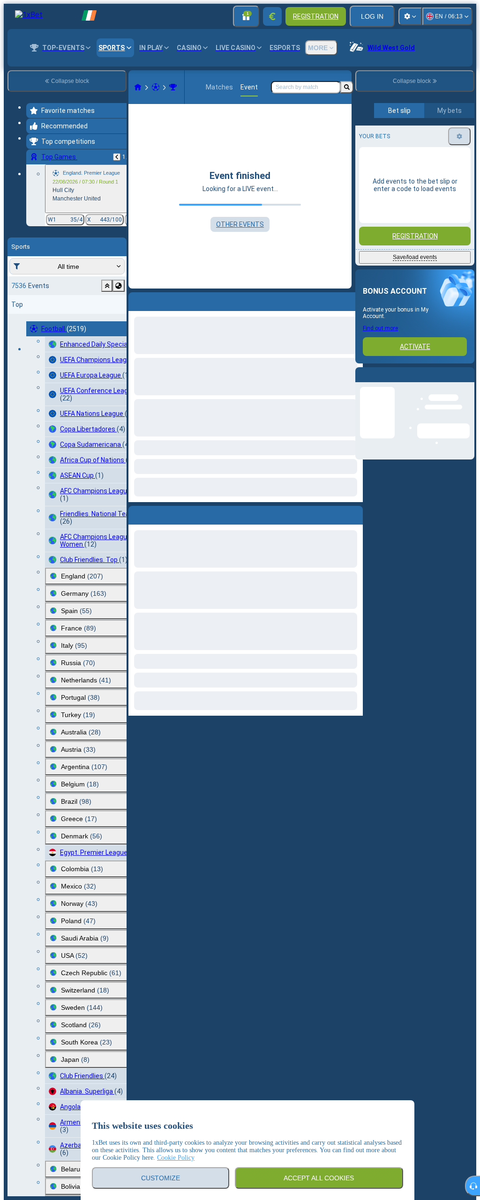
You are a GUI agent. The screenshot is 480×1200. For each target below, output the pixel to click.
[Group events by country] (118, 286)
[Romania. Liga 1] (173, 87)
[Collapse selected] (106, 286)
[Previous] (116, 157)
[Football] (155, 87)
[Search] (346, 87)
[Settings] (410, 16)
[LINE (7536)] (137, 87)
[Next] (157, 513)
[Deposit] (272, 16)
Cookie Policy (176, 1157)
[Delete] (353, 513)
